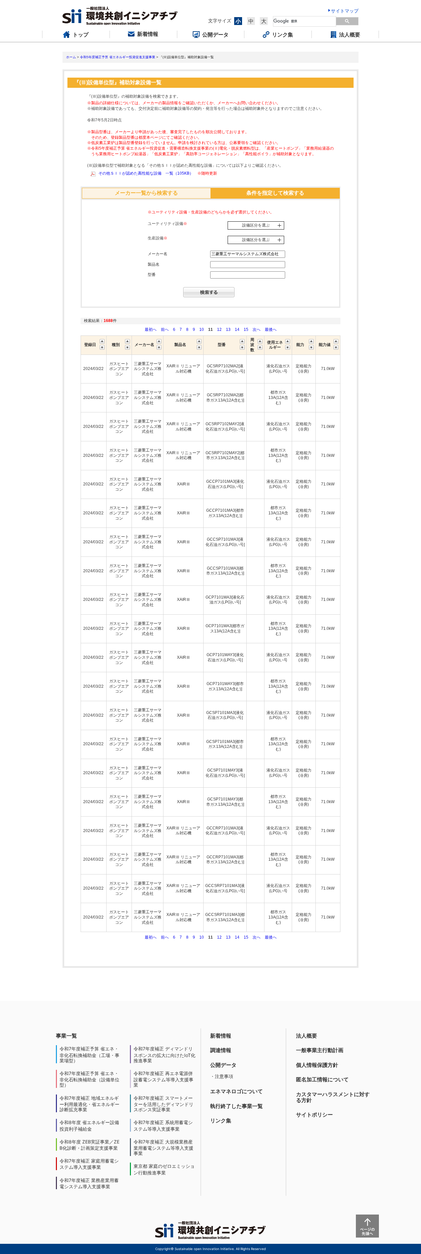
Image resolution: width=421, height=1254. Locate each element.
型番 (152, 274)
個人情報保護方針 (317, 1065)
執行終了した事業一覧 (236, 1106)
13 (228, 329)
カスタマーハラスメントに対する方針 (333, 1097)
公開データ (223, 1065)
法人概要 (306, 1036)
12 (219, 329)
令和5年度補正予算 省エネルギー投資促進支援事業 (117, 57)
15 (246, 329)
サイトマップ (345, 10)
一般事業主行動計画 (319, 1050)
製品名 (154, 264)
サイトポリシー (314, 1115)
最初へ (151, 329)
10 (201, 329)
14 (237, 329)
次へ (256, 329)
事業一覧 (66, 1035)
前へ (165, 329)
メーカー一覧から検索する (146, 193)
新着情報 (220, 1036)
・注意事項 (221, 1076)
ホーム (71, 57)
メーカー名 (157, 254)
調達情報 (220, 1050)
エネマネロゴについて (236, 1091)
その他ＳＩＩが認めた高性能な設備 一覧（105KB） (145, 173)
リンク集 (220, 1120)
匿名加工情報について (322, 1079)
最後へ (271, 329)
